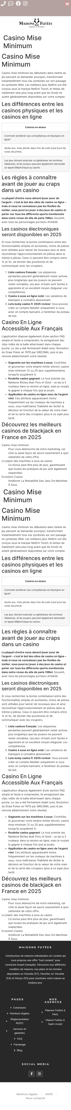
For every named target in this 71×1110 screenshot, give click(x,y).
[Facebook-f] (31, 1074)
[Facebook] (18, 3)
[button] (67, 4)
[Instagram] (25, 3)
